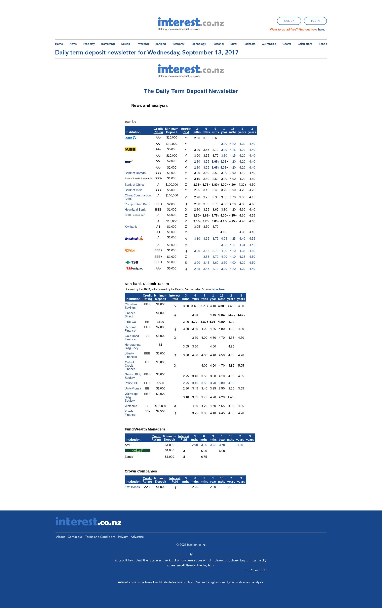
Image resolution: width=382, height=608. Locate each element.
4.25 (233, 238)
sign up (289, 20)
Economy (178, 44)
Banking (160, 44)
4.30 (242, 143)
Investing (143, 44)
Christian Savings (131, 306)
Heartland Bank (135, 209)
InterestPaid (185, 130)
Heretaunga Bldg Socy (132, 346)
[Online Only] (138, 216)
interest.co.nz (127, 582)
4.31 (242, 245)
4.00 (224, 251)
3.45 (206, 262)
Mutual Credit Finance (130, 365)
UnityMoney (133, 388)
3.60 (215, 262)
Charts (287, 44)
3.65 (214, 161)
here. (321, 29)
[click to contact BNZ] (130, 162)
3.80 (222, 383)
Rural (233, 44)
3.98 (224, 245)
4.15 (233, 149)
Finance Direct (130, 314)
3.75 (215, 238)
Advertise (137, 537)
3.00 (197, 251)
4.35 (242, 251)
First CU (130, 321)
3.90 (224, 143)
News (73, 44)
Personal (218, 44)
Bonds (323, 44)
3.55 (206, 161)
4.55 (252, 238)
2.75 (186, 383)
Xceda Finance (130, 413)
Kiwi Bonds (132, 487)
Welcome (131, 406)
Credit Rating (158, 130)
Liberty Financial (131, 355)
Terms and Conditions (100, 537)
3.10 (197, 238)
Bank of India (133, 190)
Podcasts (249, 44)
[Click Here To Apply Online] (134, 239)
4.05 (223, 161)
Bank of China (134, 184)
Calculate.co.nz (172, 582)
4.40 (252, 143)
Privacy (123, 537)
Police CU (131, 383)
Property (89, 44)
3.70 (215, 251)
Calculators (305, 44)
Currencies (269, 44)
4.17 (233, 245)
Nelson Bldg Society (133, 376)
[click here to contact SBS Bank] (130, 251)
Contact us (75, 537)
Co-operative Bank (137, 204)
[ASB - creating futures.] (130, 150)
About (60, 537)
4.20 (233, 143)
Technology (198, 44)
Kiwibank (131, 226)
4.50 (252, 251)
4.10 (233, 251)
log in (315, 20)
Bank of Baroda (135, 173)
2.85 (197, 268)
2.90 (197, 161)
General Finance (130, 328)
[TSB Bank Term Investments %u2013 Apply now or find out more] (132, 263)
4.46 (252, 245)
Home (59, 44)
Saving (125, 44)
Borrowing (108, 44)
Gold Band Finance (132, 337)
